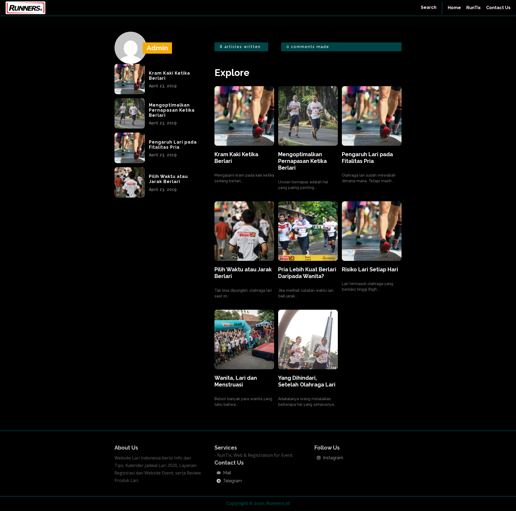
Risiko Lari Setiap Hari (370, 269)
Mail (227, 473)
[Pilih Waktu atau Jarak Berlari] (129, 182)
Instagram (333, 458)
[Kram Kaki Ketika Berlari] (129, 79)
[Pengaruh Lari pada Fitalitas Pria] (129, 148)
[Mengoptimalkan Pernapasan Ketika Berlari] (129, 113)
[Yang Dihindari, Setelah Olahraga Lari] (308, 339)
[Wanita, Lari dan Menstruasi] (244, 339)
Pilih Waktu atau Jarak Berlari (168, 179)
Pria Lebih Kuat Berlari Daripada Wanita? (307, 272)
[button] (428, 7)
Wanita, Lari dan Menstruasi (235, 381)
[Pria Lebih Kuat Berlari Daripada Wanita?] (308, 231)
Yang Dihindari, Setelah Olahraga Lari (306, 381)
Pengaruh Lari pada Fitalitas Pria (173, 145)
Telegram (232, 481)
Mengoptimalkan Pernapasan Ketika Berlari (172, 110)
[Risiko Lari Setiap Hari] (372, 231)
